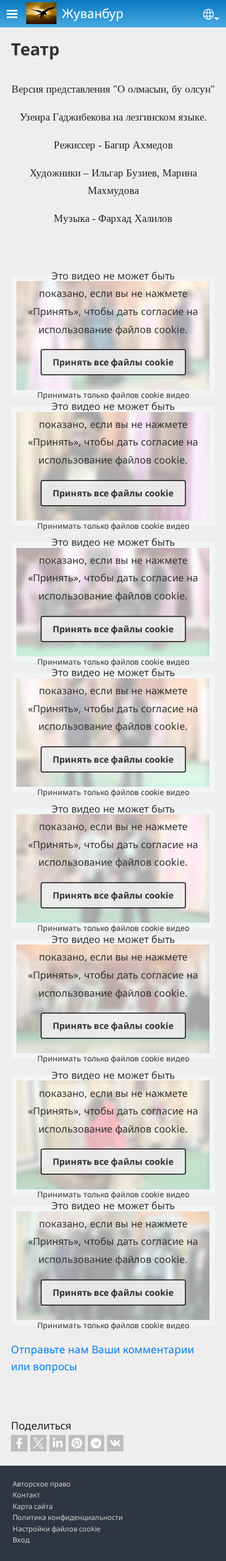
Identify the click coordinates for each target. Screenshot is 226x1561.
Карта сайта (33, 1506)
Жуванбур (92, 13)
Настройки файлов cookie (56, 1529)
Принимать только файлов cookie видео (113, 395)
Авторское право (42, 1484)
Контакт (26, 1495)
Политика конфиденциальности (68, 1517)
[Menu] (19, 15)
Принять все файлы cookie (113, 362)
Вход (21, 1540)
